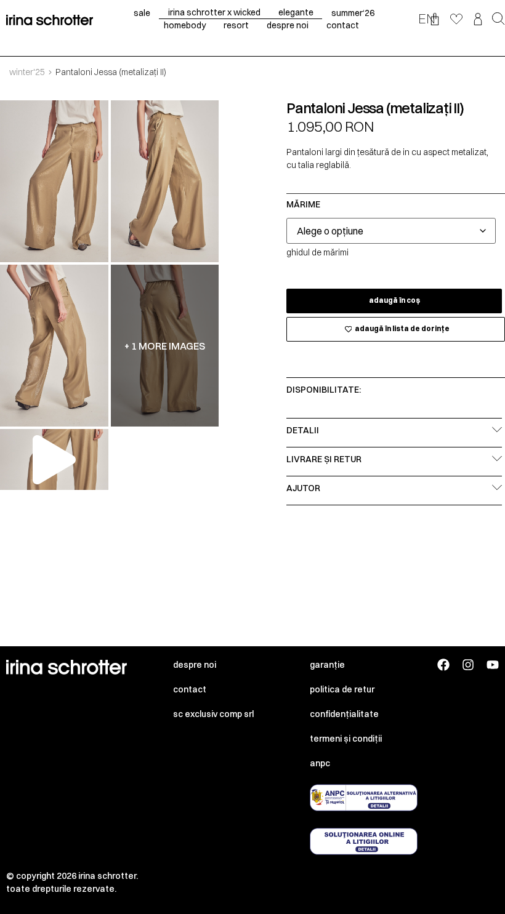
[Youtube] (493, 665)
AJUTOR (303, 488)
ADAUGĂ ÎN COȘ (394, 300)
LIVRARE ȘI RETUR (324, 459)
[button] (498, 20)
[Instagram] (468, 665)
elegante (295, 12)
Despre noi (194, 664)
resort (236, 25)
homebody (185, 25)
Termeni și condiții (346, 738)
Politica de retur (342, 689)
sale (142, 12)
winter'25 (27, 72)
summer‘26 (352, 12)
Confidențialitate (344, 714)
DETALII (302, 430)
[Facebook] (443, 665)
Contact (189, 689)
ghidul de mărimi (317, 252)
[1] (54, 181)
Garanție (327, 664)
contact (342, 25)
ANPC (320, 763)
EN (426, 18)
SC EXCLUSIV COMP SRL (213, 714)
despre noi (288, 25)
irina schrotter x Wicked (214, 12)
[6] (54, 346)
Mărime (303, 204)
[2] (165, 181)
